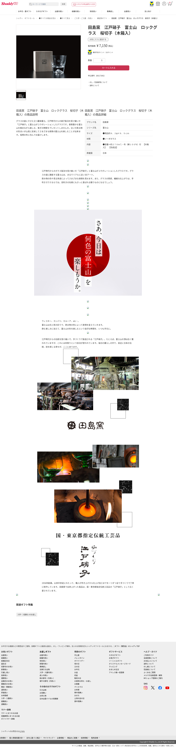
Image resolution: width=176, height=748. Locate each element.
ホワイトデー (79, 661)
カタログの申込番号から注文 (85, 4)
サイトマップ (48, 738)
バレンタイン (79, 658)
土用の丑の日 (79, 698)
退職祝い (4, 704)
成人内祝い (44, 675)
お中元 (76, 669)
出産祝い (127, 11)
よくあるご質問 (149, 672)
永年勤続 (4, 695)
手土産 (76, 655)
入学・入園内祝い (46, 672)
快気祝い (93, 11)
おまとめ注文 (114, 669)
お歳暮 (76, 684)
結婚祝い (4, 658)
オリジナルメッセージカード (120, 664)
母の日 (76, 664)
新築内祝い (44, 664)
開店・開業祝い (7, 687)
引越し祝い (5, 672)
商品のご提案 (72, 738)
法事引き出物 (45, 669)
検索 (63, 4)
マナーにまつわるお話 (9, 713)
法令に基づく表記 (33, 738)
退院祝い (4, 690)
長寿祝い (4, 675)
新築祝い (4, 669)
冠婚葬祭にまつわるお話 (10, 716)
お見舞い (43, 693)
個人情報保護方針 (16, 738)
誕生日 (3, 664)
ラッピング (113, 666)
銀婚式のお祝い (7, 684)
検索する (30, 4)
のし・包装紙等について (98, 82)
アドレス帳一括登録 (116, 672)
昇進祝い (4, 692)
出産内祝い (59, 11)
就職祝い (4, 701)
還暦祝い (4, 678)
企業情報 (60, 738)
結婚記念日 (5, 661)
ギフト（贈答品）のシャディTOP (127, 646)
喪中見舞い (78, 701)
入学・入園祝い (7, 698)
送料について (94, 85)
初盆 (76, 675)
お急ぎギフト (114, 658)
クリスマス (78, 687)
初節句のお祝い (7, 666)
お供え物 (43, 696)
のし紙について (149, 666)
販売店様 (94, 738)
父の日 (76, 666)
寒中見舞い (78, 692)
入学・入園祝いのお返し (26, 614)
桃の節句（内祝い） (47, 678)
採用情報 (84, 738)
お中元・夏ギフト (24, 11)
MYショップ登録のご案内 (153, 678)
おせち (76, 695)
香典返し (110, 11)
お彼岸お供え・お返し (82, 681)
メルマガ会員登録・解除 (153, 675)
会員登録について (150, 658)
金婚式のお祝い (7, 681)
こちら (22, 731)
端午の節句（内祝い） (48, 681)
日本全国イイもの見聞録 (49, 699)
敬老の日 (77, 678)
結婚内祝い (76, 11)
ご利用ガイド (149, 655)
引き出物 (43, 690)
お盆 (76, 672)
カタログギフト (42, 11)
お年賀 (76, 690)
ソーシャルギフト (115, 661)
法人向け (148, 11)
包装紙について (149, 669)
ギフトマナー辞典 (8, 719)
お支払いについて (150, 661)
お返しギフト (45, 652)
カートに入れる (108, 68)
